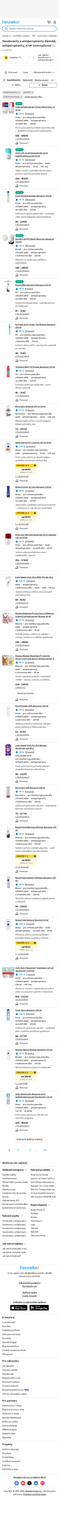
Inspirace (6, 1465)
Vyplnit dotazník (29, 1295)
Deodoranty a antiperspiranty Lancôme (15, 1228)
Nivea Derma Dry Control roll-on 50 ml (33, 442)
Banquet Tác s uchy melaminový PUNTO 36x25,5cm (44, 1185)
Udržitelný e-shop (10, 1469)
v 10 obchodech (22, 270)
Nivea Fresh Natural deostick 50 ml (31, 920)
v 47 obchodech (22, 181)
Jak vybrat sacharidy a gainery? (15, 1252)
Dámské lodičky (9, 1175)
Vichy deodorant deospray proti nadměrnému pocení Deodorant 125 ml (33, 1096)
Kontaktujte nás (29, 1286)
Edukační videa (8, 1433)
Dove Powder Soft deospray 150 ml (31, 706)
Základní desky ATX (10, 1200)
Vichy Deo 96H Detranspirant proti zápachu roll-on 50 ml (35, 536)
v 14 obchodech (22, 356)
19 (45, 1150)
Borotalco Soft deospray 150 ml (30, 787)
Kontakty (6, 1326)
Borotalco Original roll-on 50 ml (30, 406)
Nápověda (6, 1437)
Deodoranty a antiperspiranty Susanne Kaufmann (15, 1224)
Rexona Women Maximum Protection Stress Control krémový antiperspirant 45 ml (35, 658)
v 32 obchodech (22, 138)
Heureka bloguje (9, 1342)
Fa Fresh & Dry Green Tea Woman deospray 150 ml (35, 326)
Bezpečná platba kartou (12, 1389)
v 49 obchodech (22, 224)
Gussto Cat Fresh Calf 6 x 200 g (44, 1178)
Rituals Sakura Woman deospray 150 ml (33, 1049)
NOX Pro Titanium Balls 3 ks (43, 1189)
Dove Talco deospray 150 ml (28, 1010)
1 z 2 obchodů (21, 1083)
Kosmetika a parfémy (21, 36)
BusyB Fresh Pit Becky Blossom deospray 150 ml (34, 240)
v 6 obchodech (21, 603)
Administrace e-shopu (12, 1405)
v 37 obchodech (22, 909)
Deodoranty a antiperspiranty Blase (15, 1232)
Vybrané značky (10, 1216)
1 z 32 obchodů (21, 954)
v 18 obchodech (22, 314)
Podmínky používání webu (34, 1494)
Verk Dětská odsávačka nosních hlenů (44, 1182)
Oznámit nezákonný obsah (14, 1350)
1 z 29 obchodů (21, 524)
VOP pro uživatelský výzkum (14, 1394)
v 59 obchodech (22, 1126)
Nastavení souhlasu (11, 1382)
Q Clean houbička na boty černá (44, 1193)
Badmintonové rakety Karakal (15, 1208)
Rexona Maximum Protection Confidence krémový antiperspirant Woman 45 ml (34, 615)
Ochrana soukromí (10, 1385)
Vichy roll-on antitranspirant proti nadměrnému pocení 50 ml (31, 154)
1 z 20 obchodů (21, 476)
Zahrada (34, 1228)
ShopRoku (6, 1453)
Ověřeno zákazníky (10, 1449)
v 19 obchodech (22, 395)
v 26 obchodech (22, 734)
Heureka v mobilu (9, 1370)
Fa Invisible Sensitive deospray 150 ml (33, 285)
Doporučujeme (39, 1205)
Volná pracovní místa (11, 1334)
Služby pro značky (10, 1421)
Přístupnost (7, 1354)
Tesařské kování (9, 1178)
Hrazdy (5, 1197)
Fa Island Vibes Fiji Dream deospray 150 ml (35, 367)
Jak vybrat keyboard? (11, 1256)
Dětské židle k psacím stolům (15, 1182)
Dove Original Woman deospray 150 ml (33, 195)
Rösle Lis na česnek (39, 1175)
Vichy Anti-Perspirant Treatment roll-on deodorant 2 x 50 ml (34, 969)
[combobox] (29, 29)
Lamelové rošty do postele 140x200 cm (15, 1193)
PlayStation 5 (36, 1221)
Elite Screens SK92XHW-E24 (43, 1197)
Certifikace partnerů (11, 1461)
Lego (33, 1224)
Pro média (6, 1338)
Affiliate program (9, 1429)
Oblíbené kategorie (13, 1170)
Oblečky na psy (9, 1189)
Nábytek (34, 1232)
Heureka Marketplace (11, 1417)
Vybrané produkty (40, 1170)
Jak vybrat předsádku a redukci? (15, 1248)
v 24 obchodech (22, 432)
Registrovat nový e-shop (13, 1409)
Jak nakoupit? (8, 1366)
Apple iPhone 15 (38, 1210)
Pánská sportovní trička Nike (14, 1204)
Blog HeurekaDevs (10, 1346)
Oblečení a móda (38, 1235)
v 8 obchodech (21, 1039)
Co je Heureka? (8, 1322)
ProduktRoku (8, 1457)
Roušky (5, 1185)
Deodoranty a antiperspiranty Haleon (15, 1221)
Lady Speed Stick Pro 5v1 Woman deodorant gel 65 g (31, 747)
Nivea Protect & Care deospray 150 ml (33, 487)
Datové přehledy (9, 1425)
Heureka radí (7, 1374)
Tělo (33, 36)
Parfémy (34, 1213)
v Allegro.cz (20, 687)
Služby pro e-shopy (10, 1413)
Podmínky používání (11, 1330)
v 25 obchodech (22, 816)
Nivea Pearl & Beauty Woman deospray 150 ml (35, 879)
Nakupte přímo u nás (11, 1378)
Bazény (34, 1217)
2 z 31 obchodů (21, 867)
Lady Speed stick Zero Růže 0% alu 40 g (34, 577)
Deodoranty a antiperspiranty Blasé (15, 1235)
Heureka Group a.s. (33, 1491)
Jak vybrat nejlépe (12, 1243)
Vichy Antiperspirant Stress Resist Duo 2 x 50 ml (35, 108)
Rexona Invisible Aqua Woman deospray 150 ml (35, 829)
